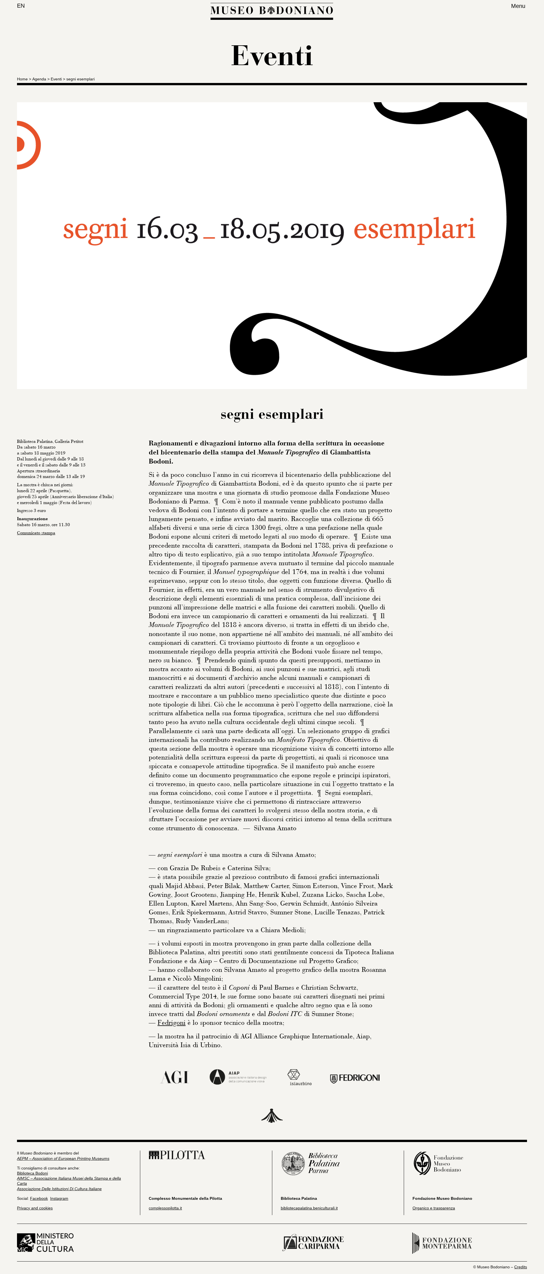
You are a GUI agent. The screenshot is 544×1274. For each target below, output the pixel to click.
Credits (520, 1267)
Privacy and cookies (35, 1208)
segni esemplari (80, 79)
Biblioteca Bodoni (32, 1173)
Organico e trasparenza (434, 1208)
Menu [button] (518, 6)
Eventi (56, 79)
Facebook (39, 1198)
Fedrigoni (172, 1022)
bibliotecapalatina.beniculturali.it (309, 1208)
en (21, 6)
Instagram (59, 1198)
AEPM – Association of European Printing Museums (63, 1158)
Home (22, 79)
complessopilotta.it (165, 1208)
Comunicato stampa (36, 533)
